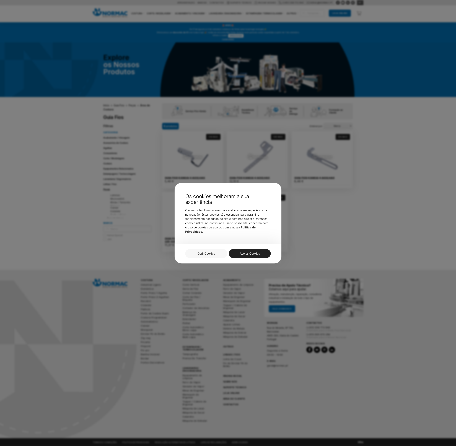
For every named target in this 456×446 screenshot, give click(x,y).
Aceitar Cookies (250, 253)
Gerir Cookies (206, 253)
